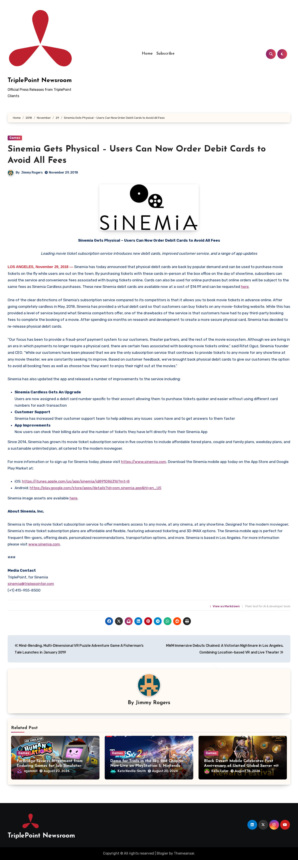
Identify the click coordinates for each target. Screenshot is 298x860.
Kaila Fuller (220, 771)
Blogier (162, 853)
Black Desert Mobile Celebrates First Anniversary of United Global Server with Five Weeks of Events (242, 765)
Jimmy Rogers (32, 172)
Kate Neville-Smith (132, 771)
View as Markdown (225, 606)
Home (147, 54)
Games (14, 138)
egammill (31, 771)
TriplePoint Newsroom (40, 80)
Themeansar (184, 853)
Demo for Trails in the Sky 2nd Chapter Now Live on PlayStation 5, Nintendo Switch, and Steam (147, 765)
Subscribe (165, 54)
